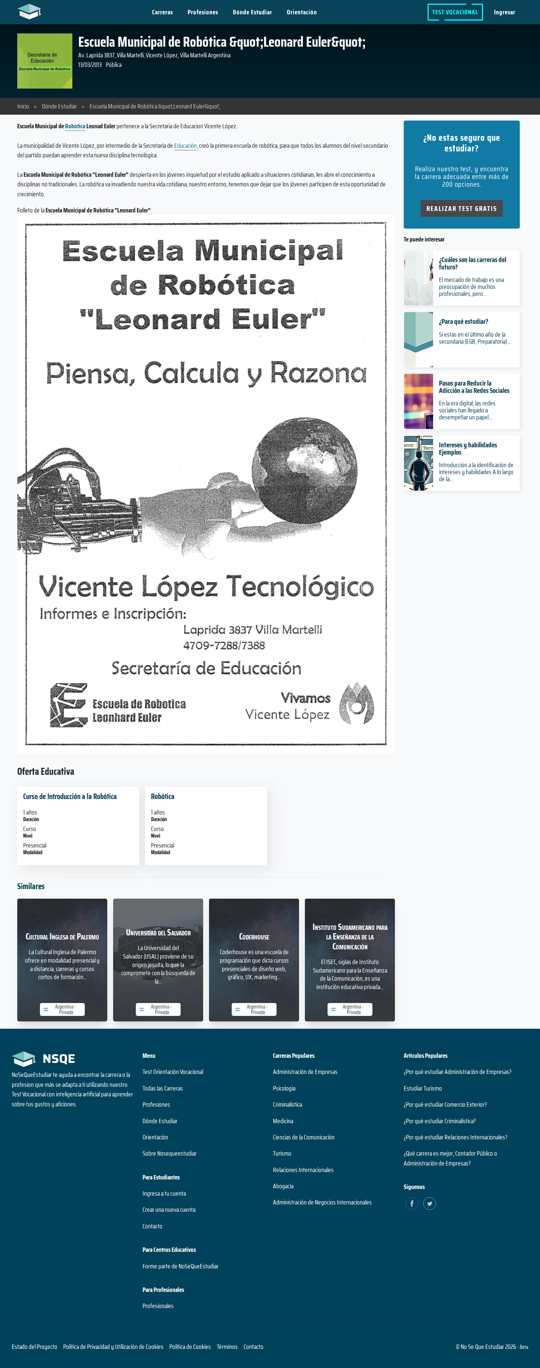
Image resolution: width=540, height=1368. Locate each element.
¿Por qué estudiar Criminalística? (440, 1121)
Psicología (284, 1088)
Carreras (162, 12)
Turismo (282, 1153)
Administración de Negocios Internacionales (322, 1202)
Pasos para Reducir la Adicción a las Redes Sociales (474, 386)
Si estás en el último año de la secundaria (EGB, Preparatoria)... (474, 338)
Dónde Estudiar (252, 12)
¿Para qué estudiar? (463, 321)
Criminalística (287, 1104)
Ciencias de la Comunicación (304, 1137)
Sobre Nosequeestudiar (170, 1153)
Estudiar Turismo (423, 1088)
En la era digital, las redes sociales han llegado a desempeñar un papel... (467, 410)
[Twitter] (429, 1203)
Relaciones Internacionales (303, 1170)
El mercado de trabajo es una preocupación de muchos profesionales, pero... (471, 287)
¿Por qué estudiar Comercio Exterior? (445, 1104)
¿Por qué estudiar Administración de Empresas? (457, 1072)
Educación (185, 145)
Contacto (152, 1226)
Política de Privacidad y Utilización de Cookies (113, 1347)
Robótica (75, 126)
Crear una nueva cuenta (169, 1209)
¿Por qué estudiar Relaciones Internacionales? (455, 1137)
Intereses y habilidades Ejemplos (468, 448)
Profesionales (158, 1306)
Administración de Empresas (305, 1072)
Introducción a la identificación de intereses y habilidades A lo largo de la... (476, 472)
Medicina (283, 1121)
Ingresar (504, 12)
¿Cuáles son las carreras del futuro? (472, 263)
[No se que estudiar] (31, 11)
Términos (227, 1347)
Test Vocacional (455, 12)
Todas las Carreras (163, 1088)
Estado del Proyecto (34, 1347)
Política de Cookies (190, 1347)
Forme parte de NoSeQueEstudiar (181, 1266)
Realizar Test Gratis (461, 208)
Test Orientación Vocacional (173, 1072)
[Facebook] (412, 1203)
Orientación (302, 12)
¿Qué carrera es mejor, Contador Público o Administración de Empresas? (450, 1158)
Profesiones (203, 12)
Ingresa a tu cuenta (164, 1193)
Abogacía (283, 1186)
